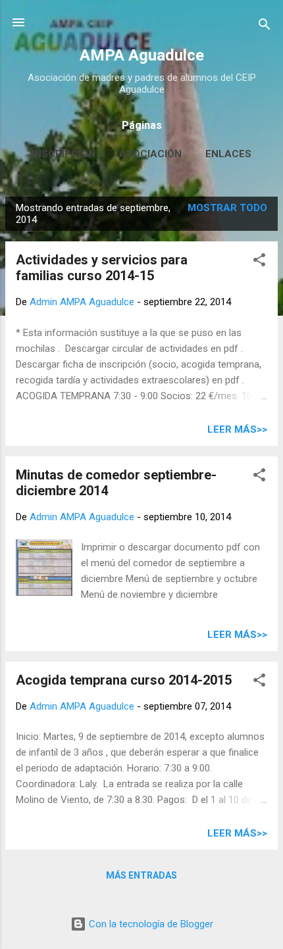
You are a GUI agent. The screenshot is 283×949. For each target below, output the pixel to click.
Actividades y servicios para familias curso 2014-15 (102, 267)
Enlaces (228, 154)
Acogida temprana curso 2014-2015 (124, 680)
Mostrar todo (227, 208)
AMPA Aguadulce (142, 55)
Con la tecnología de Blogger (149, 924)
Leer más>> (237, 429)
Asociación (150, 154)
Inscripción (63, 154)
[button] (259, 262)
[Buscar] (264, 27)
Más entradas (141, 875)
